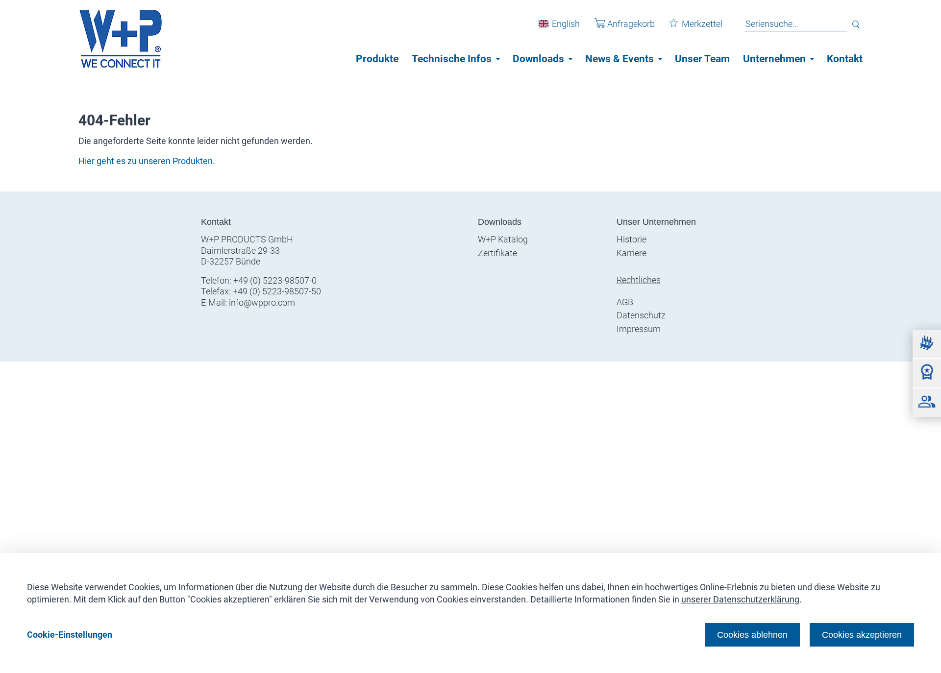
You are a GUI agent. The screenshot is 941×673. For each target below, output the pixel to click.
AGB (625, 302)
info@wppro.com (262, 302)
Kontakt (845, 59)
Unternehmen (774, 59)
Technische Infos (452, 59)
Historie (631, 239)
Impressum (639, 329)
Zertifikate (497, 253)
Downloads (538, 59)
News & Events (619, 59)
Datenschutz (641, 315)
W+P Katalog (503, 239)
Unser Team (702, 59)
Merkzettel (702, 24)
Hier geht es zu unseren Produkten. (146, 161)
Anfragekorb (631, 24)
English (566, 24)
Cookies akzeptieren (862, 634)
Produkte (377, 59)
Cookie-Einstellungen (69, 634)
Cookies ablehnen (752, 634)
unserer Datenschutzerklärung (740, 599)
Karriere (631, 253)
